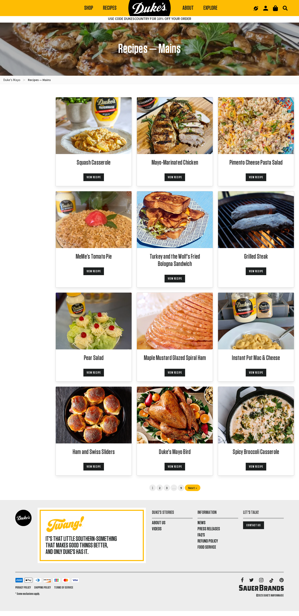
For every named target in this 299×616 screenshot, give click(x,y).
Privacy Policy (23, 587)
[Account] (265, 8)
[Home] (149, 8)
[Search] (285, 8)
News (201, 522)
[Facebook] (242, 580)
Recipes (110, 8)
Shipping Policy (42, 587)
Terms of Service (63, 587)
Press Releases (209, 528)
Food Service (207, 547)
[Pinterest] (281, 580)
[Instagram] (261, 580)
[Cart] (275, 8)
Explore (210, 8)
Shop (88, 8)
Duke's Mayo (11, 80)
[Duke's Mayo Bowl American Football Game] (255, 8)
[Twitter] (251, 580)
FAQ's (201, 535)
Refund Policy (208, 541)
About (188, 8)
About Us (158, 522)
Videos (157, 528)
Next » (192, 488)
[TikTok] (272, 580)
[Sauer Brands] (261, 587)
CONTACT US (253, 525)
